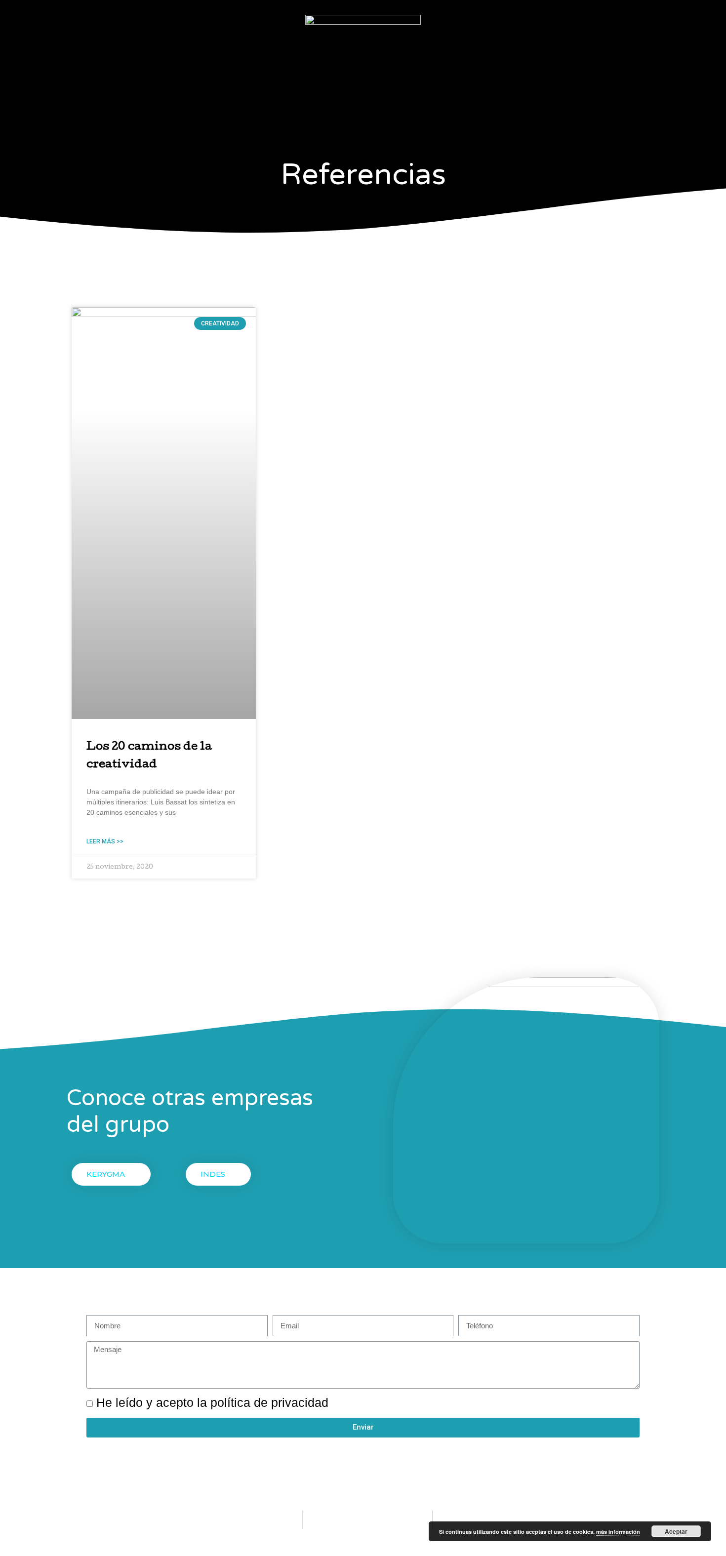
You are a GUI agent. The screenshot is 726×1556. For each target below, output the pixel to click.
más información (618, 1531)
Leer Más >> (104, 841)
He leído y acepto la (212, 1402)
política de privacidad (269, 1402)
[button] (111, 1174)
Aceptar (676, 1531)
